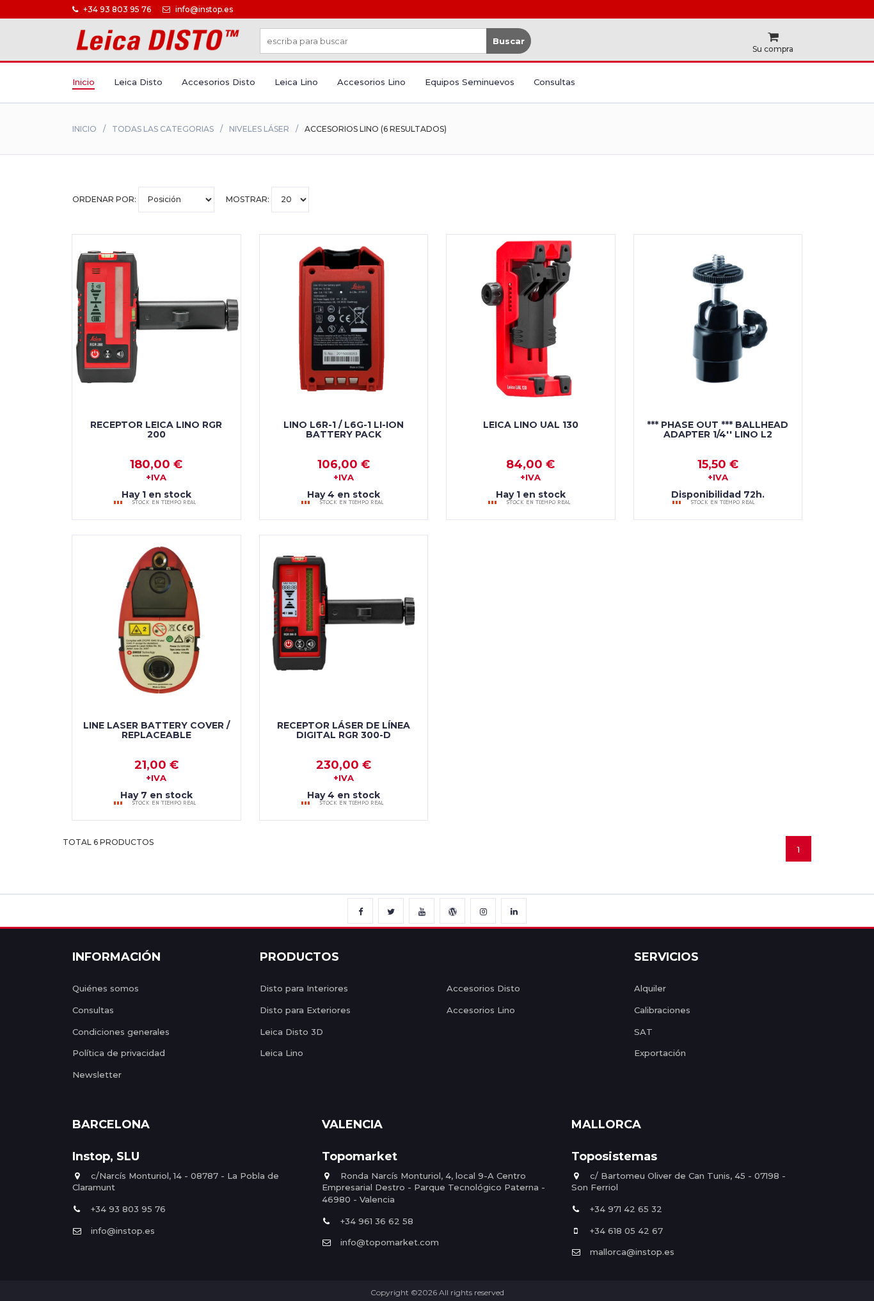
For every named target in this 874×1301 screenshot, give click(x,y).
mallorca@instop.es (632, 1252)
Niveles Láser (259, 129)
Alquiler (650, 988)
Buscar (509, 41)
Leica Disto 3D (291, 1032)
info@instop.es (203, 9)
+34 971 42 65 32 (626, 1209)
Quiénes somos (105, 988)
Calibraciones (662, 1010)
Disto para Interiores (304, 988)
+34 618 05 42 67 (626, 1231)
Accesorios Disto (218, 82)
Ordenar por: (105, 199)
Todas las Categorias (163, 129)
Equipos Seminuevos (469, 82)
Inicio (83, 82)
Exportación (660, 1053)
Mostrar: (248, 199)
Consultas (554, 82)
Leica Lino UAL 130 (530, 424)
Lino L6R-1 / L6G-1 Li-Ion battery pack (343, 429)
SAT (643, 1032)
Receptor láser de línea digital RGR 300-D (343, 730)
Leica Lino (296, 82)
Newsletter (97, 1074)
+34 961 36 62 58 (376, 1221)
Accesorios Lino (371, 82)
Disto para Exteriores (305, 1010)
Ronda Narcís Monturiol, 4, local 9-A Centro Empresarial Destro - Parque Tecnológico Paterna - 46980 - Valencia (433, 1187)
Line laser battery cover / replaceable (156, 730)
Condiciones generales (121, 1032)
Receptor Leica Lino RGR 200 (156, 429)
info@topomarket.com (389, 1242)
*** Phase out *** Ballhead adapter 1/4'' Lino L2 (717, 429)
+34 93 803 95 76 (116, 9)
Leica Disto (138, 82)
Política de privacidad (118, 1053)
